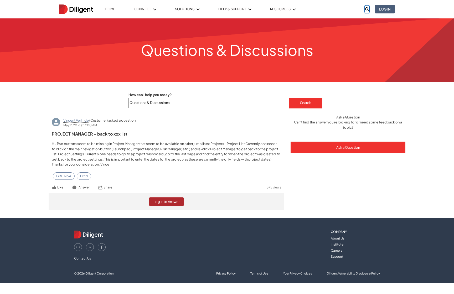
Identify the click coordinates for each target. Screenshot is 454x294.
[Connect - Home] (76, 9)
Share (108, 187)
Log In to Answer (166, 202)
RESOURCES (280, 9)
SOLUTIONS (184, 9)
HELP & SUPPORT (232, 9)
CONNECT (142, 9)
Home (110, 9)
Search (305, 103)
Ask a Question (348, 147)
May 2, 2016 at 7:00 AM (80, 125)
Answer (84, 187)
